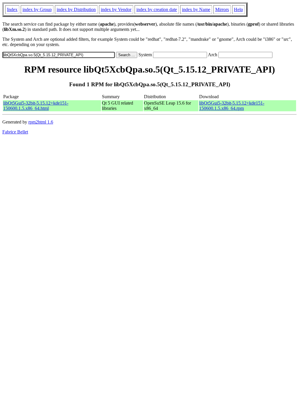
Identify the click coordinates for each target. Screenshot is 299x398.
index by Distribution (76, 9)
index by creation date (156, 9)
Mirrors (222, 9)
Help (238, 9)
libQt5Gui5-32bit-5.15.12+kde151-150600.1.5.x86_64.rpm (231, 106)
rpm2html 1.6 (40, 121)
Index (12, 9)
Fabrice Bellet (15, 131)
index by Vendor (116, 9)
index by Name (196, 9)
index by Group (37, 9)
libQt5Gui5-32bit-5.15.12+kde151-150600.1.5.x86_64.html (35, 106)
